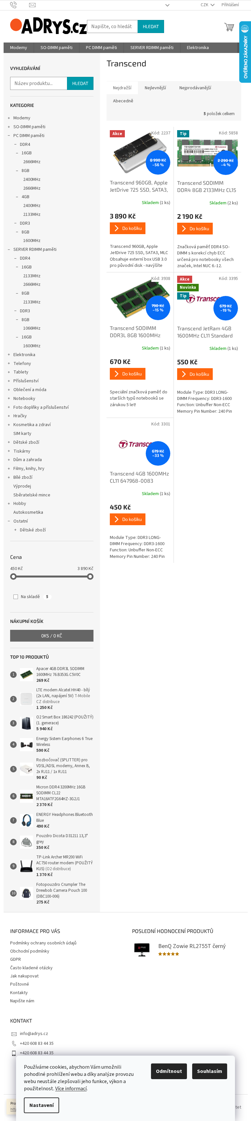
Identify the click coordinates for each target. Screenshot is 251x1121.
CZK (205, 5)
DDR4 (25, 144)
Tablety (20, 372)
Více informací (71, 1088)
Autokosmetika (28, 512)
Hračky (20, 416)
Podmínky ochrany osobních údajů (43, 943)
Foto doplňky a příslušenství (41, 407)
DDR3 (25, 223)
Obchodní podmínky (29, 951)
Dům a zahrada (27, 460)
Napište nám (22, 1001)
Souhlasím (209, 1071)
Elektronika (24, 355)
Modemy (21, 118)
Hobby (19, 503)
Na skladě (34, 597)
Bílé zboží (22, 477)
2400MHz (32, 179)
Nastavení (41, 1105)
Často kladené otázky (31, 968)
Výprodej (22, 486)
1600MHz (32, 240)
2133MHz (32, 214)
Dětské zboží (26, 442)
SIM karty (22, 433)
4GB (25, 197)
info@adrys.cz (34, 1033)
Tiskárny (21, 451)
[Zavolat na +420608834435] (19, 5)
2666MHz (32, 162)
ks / (51, 635)
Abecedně (123, 101)
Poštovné (19, 984)
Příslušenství (26, 381)
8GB (25, 170)
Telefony (22, 363)
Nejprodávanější (195, 88)
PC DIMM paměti (28, 135)
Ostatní (20, 521)
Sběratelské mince (31, 495)
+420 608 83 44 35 (37, 1043)
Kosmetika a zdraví (32, 425)
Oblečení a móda (29, 390)
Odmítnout (169, 1071)
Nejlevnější (155, 88)
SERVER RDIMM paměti (35, 249)
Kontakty (19, 993)
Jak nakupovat (24, 976)
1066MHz (32, 328)
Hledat (151, 26)
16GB (27, 153)
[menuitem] (19, 48)
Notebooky (24, 398)
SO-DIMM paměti (29, 127)
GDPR (15, 959)
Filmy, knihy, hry (28, 468)
